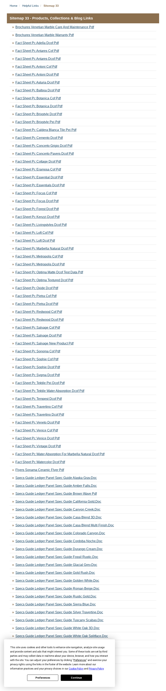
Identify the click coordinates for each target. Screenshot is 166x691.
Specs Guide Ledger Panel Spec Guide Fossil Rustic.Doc (56, 557)
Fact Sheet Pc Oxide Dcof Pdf (36, 288)
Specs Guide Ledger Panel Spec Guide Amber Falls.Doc (56, 485)
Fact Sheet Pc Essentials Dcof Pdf (40, 185)
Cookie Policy (76, 668)
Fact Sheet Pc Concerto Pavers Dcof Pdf (44, 153)
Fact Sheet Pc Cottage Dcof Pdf (38, 161)
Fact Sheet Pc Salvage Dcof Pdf (38, 335)
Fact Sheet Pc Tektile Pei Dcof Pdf (40, 383)
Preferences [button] (79, 660)
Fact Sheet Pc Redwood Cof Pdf (38, 311)
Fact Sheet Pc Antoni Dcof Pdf (37, 74)
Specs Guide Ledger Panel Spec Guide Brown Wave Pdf (56, 493)
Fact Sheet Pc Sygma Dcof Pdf (37, 375)
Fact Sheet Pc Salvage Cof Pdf (37, 327)
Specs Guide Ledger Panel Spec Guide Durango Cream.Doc (59, 549)
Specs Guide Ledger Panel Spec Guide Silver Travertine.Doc (59, 612)
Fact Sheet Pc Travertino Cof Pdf (38, 406)
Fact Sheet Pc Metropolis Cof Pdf (39, 256)
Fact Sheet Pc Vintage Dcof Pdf (38, 446)
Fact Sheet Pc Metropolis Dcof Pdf (40, 264)
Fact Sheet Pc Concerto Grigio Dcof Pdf (43, 145)
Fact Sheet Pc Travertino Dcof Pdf (39, 414)
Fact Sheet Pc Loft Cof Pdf (34, 232)
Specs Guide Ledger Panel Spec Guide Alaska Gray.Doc (56, 478)
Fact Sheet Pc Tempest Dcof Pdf (38, 398)
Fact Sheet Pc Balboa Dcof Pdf (37, 90)
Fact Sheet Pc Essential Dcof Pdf (39, 177)
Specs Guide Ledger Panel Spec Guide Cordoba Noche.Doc (58, 541)
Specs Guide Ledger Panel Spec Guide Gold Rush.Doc (55, 572)
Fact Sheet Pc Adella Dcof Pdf (37, 43)
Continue (76, 677)
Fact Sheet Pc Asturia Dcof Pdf (37, 82)
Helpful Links (30, 5)
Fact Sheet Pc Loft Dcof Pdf (35, 240)
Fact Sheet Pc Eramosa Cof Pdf (38, 169)
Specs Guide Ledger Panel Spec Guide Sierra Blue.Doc (55, 604)
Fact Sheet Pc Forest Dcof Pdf (37, 209)
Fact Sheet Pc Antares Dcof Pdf (38, 58)
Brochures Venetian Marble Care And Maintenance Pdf (54, 27)
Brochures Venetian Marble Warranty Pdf (44, 35)
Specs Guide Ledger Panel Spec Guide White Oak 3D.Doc (57, 628)
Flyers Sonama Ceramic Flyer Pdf (39, 470)
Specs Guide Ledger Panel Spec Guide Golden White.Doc (57, 580)
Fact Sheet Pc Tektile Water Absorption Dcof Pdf (49, 391)
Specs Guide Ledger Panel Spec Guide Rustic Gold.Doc (55, 596)
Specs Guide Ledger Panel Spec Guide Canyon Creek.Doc (57, 509)
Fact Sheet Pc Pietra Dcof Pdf (36, 304)
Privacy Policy (96, 668)
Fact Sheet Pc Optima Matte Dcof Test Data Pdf (49, 272)
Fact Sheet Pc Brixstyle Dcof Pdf (38, 114)
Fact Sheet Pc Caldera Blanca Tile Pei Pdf (45, 130)
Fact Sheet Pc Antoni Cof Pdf (36, 66)
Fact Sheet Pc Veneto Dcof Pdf (37, 422)
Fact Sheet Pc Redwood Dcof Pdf (39, 319)
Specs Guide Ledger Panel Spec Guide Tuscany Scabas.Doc (59, 620)
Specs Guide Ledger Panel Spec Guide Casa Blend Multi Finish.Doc (64, 525)
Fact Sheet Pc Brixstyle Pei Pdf (37, 122)
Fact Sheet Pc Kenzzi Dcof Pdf (37, 217)
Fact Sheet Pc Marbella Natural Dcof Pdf (44, 248)
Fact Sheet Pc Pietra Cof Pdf (35, 296)
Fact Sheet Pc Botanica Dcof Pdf (38, 106)
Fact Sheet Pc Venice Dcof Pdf (37, 438)
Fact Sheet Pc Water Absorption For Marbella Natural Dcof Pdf (59, 454)
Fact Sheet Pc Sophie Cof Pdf (36, 359)
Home (13, 5)
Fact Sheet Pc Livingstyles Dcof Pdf (41, 224)
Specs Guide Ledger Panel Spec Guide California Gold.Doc (58, 501)
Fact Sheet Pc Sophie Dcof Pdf (37, 367)
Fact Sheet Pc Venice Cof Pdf (36, 430)
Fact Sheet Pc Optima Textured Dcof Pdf (44, 280)
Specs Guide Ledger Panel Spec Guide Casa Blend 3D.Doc (58, 517)
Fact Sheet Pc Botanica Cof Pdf (38, 98)
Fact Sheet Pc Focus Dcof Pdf (37, 201)
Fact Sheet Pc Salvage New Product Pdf (44, 343)
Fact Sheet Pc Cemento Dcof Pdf (39, 137)
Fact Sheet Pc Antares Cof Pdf (37, 51)
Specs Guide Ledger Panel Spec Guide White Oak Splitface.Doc (61, 636)
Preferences (42, 677)
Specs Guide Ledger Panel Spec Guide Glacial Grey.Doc (56, 565)
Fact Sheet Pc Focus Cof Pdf (36, 193)
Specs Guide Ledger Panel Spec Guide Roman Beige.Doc (57, 588)
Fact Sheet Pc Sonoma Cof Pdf (37, 351)
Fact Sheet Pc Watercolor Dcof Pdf (40, 462)
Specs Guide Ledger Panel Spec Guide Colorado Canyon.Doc (60, 533)
